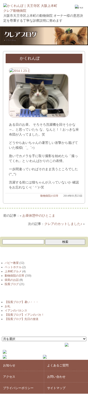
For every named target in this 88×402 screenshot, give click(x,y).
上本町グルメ (13, 271)
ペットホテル (13, 267)
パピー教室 (12, 263)
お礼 (7, 306)
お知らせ (9, 365)
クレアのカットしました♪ (63, 224)
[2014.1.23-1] (19, 71)
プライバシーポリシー (18, 388)
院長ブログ (12, 284)
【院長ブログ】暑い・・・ (21, 302)
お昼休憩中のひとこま (38, 215)
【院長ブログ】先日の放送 (21, 319)
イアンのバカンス (16, 310)
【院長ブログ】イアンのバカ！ (24, 314)
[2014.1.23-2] (39, 116)
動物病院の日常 (49, 195)
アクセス (9, 376)
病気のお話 (12, 280)
